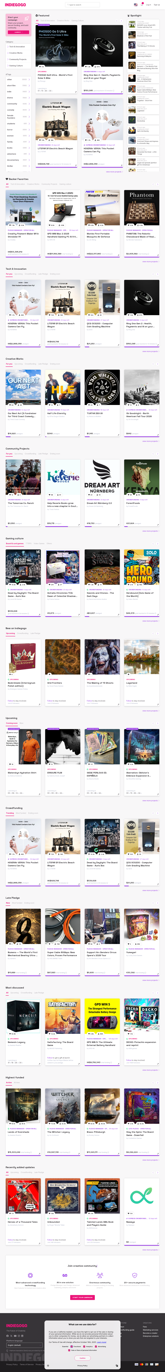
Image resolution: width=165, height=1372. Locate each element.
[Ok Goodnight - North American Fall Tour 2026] (141, 387)
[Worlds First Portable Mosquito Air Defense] (102, 207)
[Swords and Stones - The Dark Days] (102, 567)
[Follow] (49, 674)
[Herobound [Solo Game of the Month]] (141, 567)
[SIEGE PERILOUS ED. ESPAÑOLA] (102, 746)
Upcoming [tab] (18, 274)
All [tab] (37, 21)
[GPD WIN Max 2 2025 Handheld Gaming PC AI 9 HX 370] (62, 207)
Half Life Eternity (56, 413)
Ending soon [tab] (55, 274)
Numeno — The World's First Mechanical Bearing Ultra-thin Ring (23, 955)
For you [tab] (9, 274)
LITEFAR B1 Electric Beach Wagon (55, 148)
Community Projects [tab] (49, 184)
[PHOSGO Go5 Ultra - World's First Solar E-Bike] (56, 46)
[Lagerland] (141, 657)
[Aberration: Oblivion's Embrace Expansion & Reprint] (141, 746)
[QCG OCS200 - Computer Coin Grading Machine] (102, 297)
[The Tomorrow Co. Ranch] (23, 477)
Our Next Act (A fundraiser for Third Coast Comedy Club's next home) (22, 416)
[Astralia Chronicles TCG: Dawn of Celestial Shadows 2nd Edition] (62, 567)
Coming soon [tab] (12, 723)
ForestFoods (133, 503)
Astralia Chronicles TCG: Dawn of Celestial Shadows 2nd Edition (62, 596)
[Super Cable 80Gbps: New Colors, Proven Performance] (62, 926)
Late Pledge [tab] (43, 274)
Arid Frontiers (54, 682)
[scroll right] (121, 21)
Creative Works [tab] (63, 21)
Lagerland (131, 682)
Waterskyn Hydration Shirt (22, 772)
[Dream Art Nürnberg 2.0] (102, 477)
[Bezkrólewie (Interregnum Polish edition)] (23, 657)
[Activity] (142, 4)
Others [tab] (49, 543)
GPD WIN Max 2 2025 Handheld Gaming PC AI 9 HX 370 (62, 236)
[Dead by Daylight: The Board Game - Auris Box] (23, 567)
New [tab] (21, 723)
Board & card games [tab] (15, 543)
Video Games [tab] (39, 543)
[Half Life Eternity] (62, 387)
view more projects (114, 172)
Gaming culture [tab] (65, 184)
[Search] (68, 4)
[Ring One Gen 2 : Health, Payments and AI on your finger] (102, 46)
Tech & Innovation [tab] (47, 21)
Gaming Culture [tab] (78, 21)
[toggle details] (77, 93)
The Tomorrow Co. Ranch (21, 503)
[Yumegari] (141, 926)
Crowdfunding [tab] (30, 274)
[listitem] (18, 79)
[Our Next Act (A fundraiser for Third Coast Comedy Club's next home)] (23, 387)
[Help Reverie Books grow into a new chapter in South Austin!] (62, 477)
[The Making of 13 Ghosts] (102, 657)
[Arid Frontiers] (62, 657)
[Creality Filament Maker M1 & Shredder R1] (23, 207)
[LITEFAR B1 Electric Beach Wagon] (56, 119)
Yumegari (131, 952)
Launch (18, 32)
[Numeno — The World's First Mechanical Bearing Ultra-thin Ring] (23, 926)
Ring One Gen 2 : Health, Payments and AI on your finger (139, 326)
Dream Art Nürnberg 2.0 (99, 503)
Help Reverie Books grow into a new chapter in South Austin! (62, 506)
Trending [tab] (10, 813)
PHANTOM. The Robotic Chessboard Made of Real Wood (140, 236)
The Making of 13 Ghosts (100, 682)
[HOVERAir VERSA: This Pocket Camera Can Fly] (102, 119)
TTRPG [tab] (29, 543)
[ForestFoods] (141, 477)
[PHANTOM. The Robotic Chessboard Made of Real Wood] (141, 207)
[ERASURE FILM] (62, 746)
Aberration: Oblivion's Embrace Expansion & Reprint (137, 775)
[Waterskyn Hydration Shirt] (23, 746)
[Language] (136, 5)
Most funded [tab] (21, 813)
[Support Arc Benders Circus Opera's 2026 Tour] (102, 926)
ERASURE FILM (54, 772)
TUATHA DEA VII (95, 413)
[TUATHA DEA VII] (102, 387)
